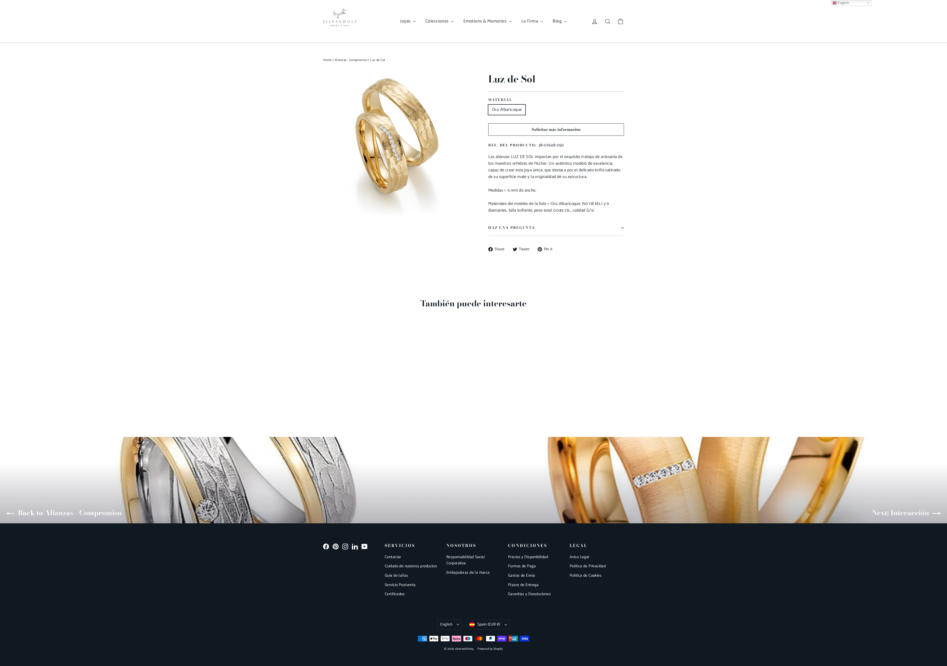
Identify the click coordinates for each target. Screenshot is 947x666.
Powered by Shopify (490, 648)
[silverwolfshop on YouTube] (364, 546)
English (446, 624)
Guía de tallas (396, 575)
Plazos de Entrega (523, 585)
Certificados (395, 594)
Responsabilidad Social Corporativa (465, 560)
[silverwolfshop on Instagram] (345, 546)
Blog (558, 21)
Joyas (406, 21)
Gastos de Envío (521, 575)
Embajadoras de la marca (468, 572)
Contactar (393, 557)
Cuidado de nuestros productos (411, 566)
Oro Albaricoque (507, 109)
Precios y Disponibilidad (528, 557)
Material (500, 100)
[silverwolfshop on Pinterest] (336, 546)
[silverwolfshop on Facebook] (326, 546)
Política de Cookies (585, 575)
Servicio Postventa (400, 585)
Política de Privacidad (588, 566)
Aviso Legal (579, 557)
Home (327, 60)
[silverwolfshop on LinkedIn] (355, 546)
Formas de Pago (522, 566)
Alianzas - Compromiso (351, 60)
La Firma (530, 21)
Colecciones (437, 21)
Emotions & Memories (485, 21)
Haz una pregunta (511, 227)
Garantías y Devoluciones (529, 594)
